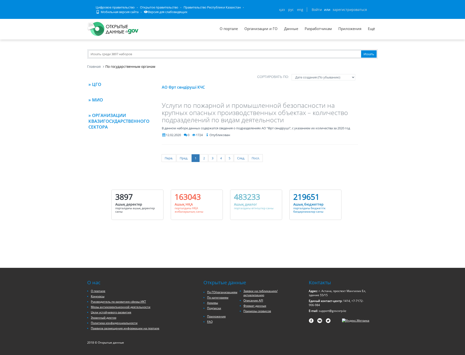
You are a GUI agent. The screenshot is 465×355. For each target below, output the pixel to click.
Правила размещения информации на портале (125, 328)
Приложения (349, 28)
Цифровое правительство (115, 7)
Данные (291, 28)
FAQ (210, 322)
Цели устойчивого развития (111, 312)
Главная (94, 66)
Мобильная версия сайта (119, 12)
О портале (229, 28)
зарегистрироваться (350, 9)
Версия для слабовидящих (167, 12)
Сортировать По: (273, 77)
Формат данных (254, 306)
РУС (291, 9)
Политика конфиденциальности (114, 323)
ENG (300, 9)
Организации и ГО (261, 28)
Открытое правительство (159, 7)
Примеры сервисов (257, 311)
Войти (317, 9)
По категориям (217, 297)
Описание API (253, 300)
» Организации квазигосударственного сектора (118, 121)
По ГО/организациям (222, 292)
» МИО (95, 100)
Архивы (212, 303)
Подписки (214, 308)
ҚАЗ (282, 9)
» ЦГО (94, 84)
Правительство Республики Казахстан (212, 7)
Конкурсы (97, 296)
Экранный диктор (103, 318)
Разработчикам (318, 28)
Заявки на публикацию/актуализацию (260, 293)
